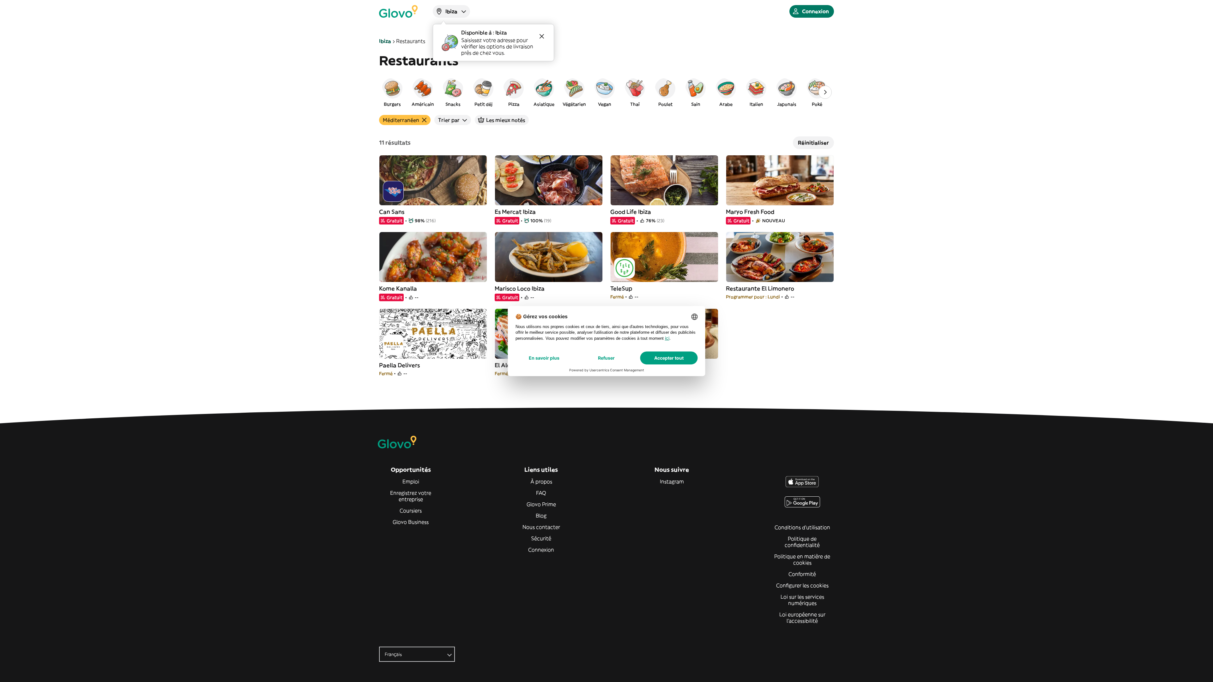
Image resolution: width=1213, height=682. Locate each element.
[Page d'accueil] (398, 11)
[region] (606, 92)
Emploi (410, 481)
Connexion (541, 550)
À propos (541, 481)
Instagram (672, 481)
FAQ (541, 493)
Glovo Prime (541, 504)
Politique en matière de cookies (802, 559)
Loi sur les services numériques (802, 600)
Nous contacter (541, 527)
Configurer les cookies (802, 585)
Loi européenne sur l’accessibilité (802, 617)
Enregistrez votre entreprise (410, 496)
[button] (392, 92)
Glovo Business (411, 522)
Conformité (802, 574)
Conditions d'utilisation (802, 527)
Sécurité (541, 538)
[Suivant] (825, 92)
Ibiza (385, 41)
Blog (541, 515)
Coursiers (411, 510)
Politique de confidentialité (802, 541)
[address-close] (541, 36)
